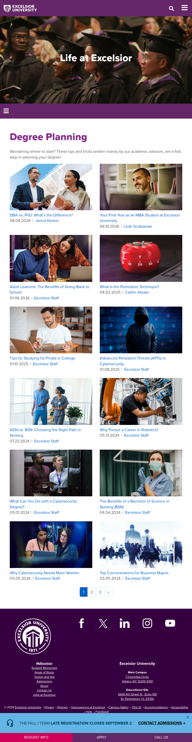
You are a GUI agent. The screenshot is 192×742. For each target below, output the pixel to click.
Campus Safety (118, 707)
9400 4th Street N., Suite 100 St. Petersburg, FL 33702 (137, 696)
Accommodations (156, 707)
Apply (101, 737)
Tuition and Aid (44, 677)
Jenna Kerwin (47, 220)
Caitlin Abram (137, 292)
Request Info (36, 737)
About (44, 686)
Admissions (44, 681)
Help (89, 712)
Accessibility (179, 707)
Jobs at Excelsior (44, 695)
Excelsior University (28, 707)
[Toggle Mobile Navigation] (186, 7)
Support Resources (44, 668)
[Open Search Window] (171, 8)
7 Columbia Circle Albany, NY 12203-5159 (137, 679)
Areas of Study (44, 672)
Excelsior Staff (46, 298)
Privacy (49, 707)
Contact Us (44, 690)
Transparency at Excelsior (88, 707)
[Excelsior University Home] (18, 6)
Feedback (102, 712)
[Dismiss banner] (188, 717)
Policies (62, 707)
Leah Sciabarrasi (138, 226)
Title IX (136, 707)
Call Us (161, 737)
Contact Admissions (160, 723)
